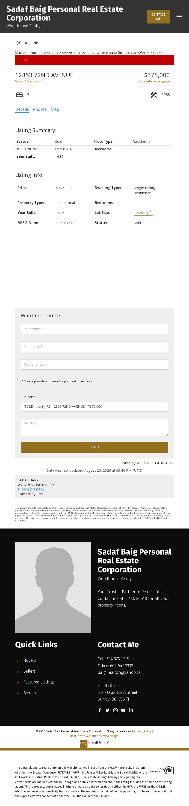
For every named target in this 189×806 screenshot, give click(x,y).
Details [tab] (22, 109)
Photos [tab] (40, 109)
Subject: (27, 397)
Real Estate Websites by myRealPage (94, 736)
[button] (158, 16)
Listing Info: (29, 175)
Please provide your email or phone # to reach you (58, 381)
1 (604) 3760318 (31, 489)
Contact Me (158, 16)
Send (94, 447)
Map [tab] (54, 109)
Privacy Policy (142, 731)
